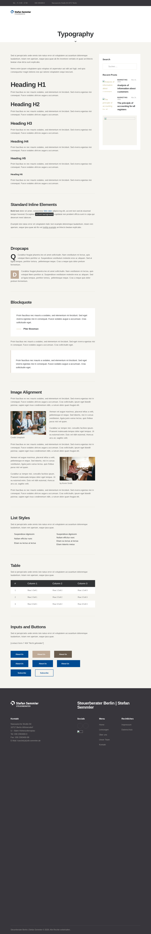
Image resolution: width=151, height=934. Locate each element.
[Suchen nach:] (120, 66)
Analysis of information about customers (126, 88)
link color (48, 211)
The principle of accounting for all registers (126, 106)
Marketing (122, 80)
